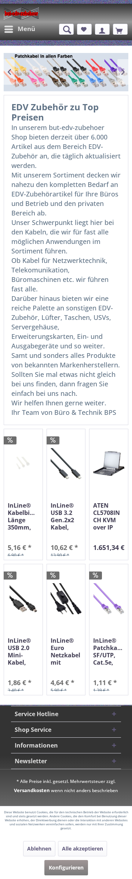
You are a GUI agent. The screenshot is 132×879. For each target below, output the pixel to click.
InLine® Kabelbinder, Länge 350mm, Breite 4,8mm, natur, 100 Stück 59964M (23, 516)
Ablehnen (39, 848)
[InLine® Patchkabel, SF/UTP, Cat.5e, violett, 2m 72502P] (108, 599)
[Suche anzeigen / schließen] (66, 29)
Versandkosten (32, 790)
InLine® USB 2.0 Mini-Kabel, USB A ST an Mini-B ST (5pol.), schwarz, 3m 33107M (22, 651)
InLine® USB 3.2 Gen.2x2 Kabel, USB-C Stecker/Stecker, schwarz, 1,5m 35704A (66, 516)
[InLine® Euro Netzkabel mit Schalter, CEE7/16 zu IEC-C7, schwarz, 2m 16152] (66, 599)
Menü (26, 28)
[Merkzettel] (84, 29)
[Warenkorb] (120, 29)
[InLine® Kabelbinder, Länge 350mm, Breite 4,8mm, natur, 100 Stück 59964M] (23, 463)
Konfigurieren (66, 867)
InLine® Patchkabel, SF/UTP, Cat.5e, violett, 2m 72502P (108, 651)
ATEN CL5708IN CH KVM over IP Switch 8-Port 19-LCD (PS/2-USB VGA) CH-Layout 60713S (108, 516)
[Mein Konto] (102, 29)
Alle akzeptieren (82, 848)
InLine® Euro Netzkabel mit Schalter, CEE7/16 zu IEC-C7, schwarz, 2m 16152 (65, 651)
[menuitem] (19, 29)
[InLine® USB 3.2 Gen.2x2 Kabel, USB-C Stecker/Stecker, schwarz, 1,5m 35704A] (66, 463)
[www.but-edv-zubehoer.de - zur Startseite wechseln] (21, 13)
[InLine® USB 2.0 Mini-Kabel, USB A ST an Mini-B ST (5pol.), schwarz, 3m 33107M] (23, 599)
